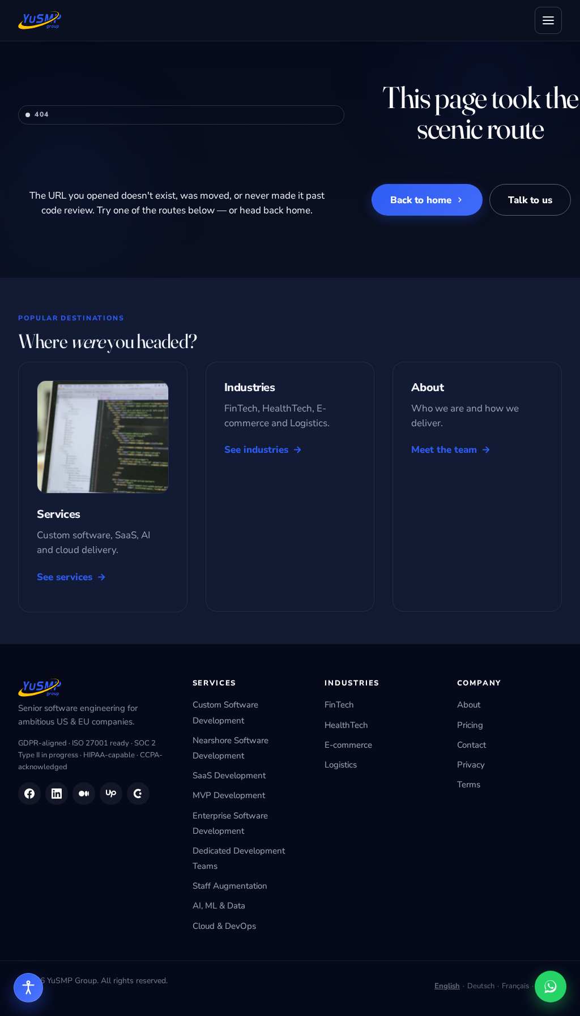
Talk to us (530, 200)
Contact (471, 745)
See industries (256, 449)
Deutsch (480, 986)
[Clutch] (138, 793)
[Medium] (83, 793)
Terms (468, 784)
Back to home (420, 200)
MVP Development (229, 795)
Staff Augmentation (230, 885)
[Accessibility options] (28, 987)
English (447, 986)
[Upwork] (111, 793)
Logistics (341, 764)
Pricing (470, 725)
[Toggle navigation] (548, 20)
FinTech (339, 704)
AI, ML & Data (219, 905)
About (468, 704)
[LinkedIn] (56, 793)
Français (515, 986)
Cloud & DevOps (224, 926)
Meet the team (444, 449)
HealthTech (346, 725)
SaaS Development (229, 775)
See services (64, 576)
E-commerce (348, 745)
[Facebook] (29, 793)
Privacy (471, 764)
